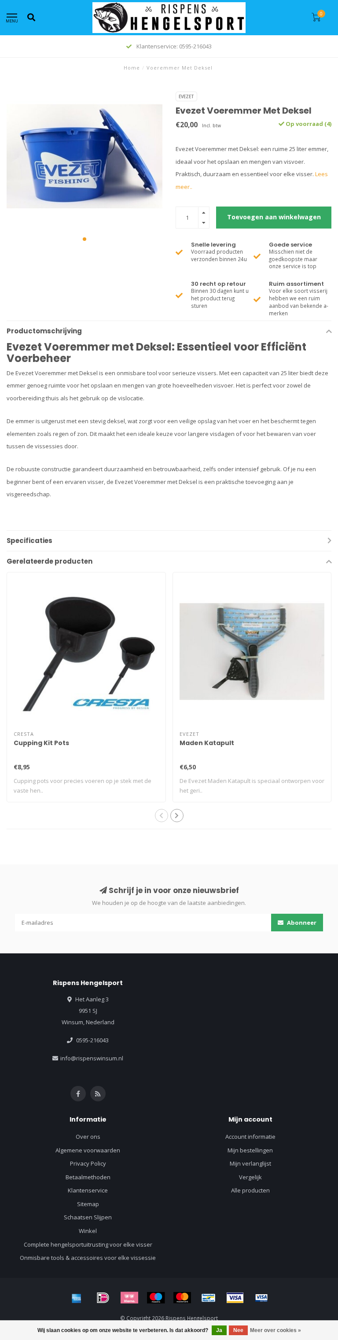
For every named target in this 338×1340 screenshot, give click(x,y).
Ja (219, 1330)
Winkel (88, 1231)
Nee (238, 1330)
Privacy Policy (88, 1163)
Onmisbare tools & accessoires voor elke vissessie (88, 1258)
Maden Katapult (207, 742)
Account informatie (250, 1137)
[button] (84, 239)
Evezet (186, 96)
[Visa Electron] (261, 1297)
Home (132, 67)
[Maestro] (156, 1297)
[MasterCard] (182, 1297)
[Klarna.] (129, 1297)
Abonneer (301, 923)
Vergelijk (250, 1177)
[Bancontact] (209, 1297)
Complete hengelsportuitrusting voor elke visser (88, 1244)
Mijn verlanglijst (250, 1163)
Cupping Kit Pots (41, 742)
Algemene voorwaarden (87, 1150)
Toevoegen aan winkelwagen (274, 217)
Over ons (88, 1137)
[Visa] (235, 1297)
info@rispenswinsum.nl (91, 1058)
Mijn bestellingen (250, 1150)
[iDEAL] (103, 1297)
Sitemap (88, 1204)
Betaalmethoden (88, 1177)
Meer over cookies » (275, 1330)
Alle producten (250, 1190)
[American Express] (77, 1297)
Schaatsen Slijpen (88, 1217)
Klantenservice (88, 1190)
